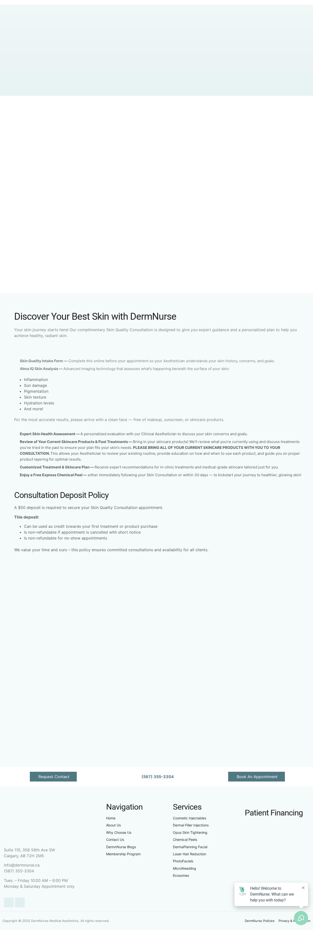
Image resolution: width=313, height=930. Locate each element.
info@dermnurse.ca (22, 865)
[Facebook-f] (9, 902)
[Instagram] (20, 902)
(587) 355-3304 (19, 870)
